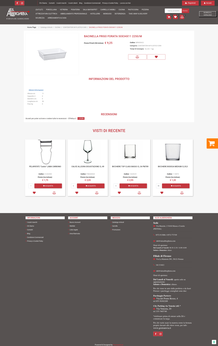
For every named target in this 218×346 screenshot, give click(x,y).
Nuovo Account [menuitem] (75, 222)
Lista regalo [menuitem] (74, 230)
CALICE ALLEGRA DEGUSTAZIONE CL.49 (87, 166)
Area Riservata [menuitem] (75, 233)
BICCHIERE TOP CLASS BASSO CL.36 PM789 (130, 166)
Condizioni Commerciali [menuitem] (35, 237)
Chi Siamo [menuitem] (30, 226)
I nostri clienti (72, 3)
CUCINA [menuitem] (122, 10)
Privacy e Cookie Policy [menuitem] (35, 241)
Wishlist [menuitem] (72, 226)
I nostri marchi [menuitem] (32, 222)
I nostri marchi (61, 3)
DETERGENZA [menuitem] (120, 14)
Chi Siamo (43, 3)
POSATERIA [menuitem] (75, 10)
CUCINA (57, 27)
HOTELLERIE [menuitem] (95, 14)
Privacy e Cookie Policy (110, 3)
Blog (80, 3)
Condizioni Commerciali (92, 3)
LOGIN (81, 118)
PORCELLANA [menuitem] (51, 10)
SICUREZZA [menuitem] (40, 18)
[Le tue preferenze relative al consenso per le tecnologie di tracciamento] (214, 342)
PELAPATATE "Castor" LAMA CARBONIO (45, 166)
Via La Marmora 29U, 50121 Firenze (169, 259)
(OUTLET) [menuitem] (39, 10)
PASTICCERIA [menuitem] (133, 10)
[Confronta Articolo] (137, 57)
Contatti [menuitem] (30, 230)
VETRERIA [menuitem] (64, 10)
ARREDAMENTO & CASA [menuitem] (57, 18)
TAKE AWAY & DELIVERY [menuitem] (138, 14)
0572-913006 (160, 235)
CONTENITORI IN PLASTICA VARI (75, 27)
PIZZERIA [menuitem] (145, 10)
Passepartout (118, 345)
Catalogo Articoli (46, 27)
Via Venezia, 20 (163, 308)
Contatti (52, 3)
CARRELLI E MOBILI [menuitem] (107, 10)
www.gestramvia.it (162, 327)
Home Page (31, 27)
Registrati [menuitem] (192, 3)
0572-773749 (172, 235)
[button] (185, 10)
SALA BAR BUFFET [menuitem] (90, 10)
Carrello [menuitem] (115, 226)
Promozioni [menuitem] (116, 230)
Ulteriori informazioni (36, 90)
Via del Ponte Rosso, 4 (167, 298)
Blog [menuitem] (28, 233)
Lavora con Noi (125, 3)
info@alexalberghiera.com (165, 241)
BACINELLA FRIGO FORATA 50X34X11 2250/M (106, 27)
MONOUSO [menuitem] (107, 14)
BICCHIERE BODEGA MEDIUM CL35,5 (173, 166)
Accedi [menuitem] (209, 3)
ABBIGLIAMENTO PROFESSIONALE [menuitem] (73, 14)
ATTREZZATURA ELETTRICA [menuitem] (46, 14)
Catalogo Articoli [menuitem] (118, 222)
